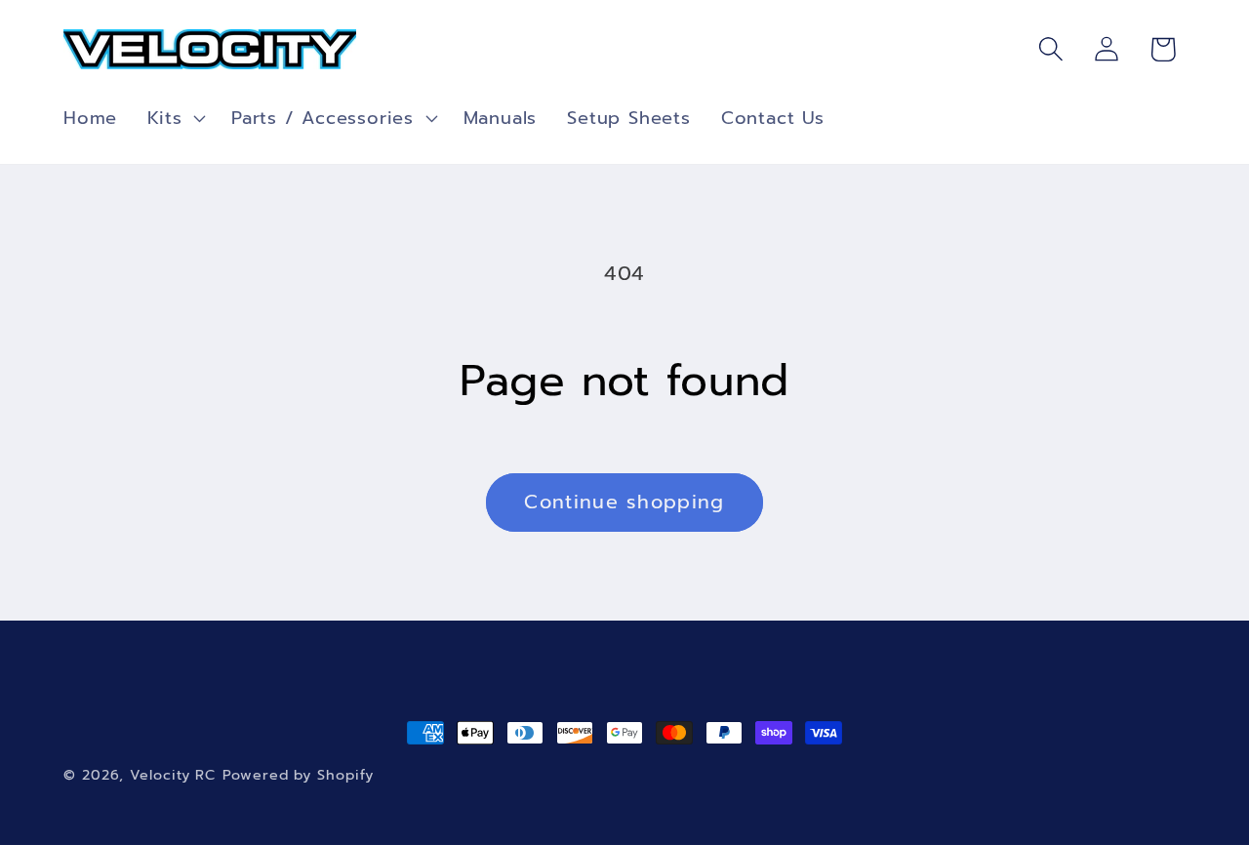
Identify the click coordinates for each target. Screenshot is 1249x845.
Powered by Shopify (297, 774)
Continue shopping (624, 502)
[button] (175, 118)
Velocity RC (173, 774)
